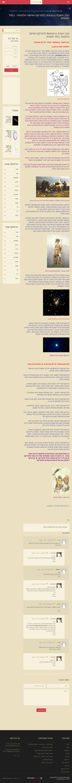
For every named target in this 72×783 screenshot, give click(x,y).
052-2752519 (15, 751)
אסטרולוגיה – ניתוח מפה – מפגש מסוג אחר (40, 744)
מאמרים (67, 756)
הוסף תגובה (41, 710)
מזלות (67, 747)
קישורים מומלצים (47, 760)
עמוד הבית (59, 11)
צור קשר (67, 766)
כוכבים (67, 753)
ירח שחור (66, 760)
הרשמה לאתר (65, 763)
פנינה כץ (53, 553)
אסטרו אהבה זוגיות (47, 747)
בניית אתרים (16, 778)
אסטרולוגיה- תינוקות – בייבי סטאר (42, 756)
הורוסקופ (66, 750)
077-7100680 (7, 751)
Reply (41, 540)
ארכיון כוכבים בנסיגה (46, 763)
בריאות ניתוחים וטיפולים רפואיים (43, 750)
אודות (67, 744)
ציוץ (68, 520)
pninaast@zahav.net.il (12, 746)
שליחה (11, 70)
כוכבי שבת (51, 11)
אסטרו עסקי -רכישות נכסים (44, 753)
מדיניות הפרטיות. (7, 66)
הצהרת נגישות (65, 769)
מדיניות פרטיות (65, 772)
